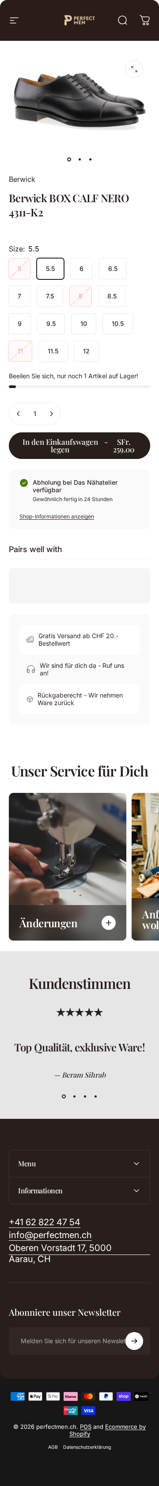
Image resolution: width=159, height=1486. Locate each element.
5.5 (50, 268)
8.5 (112, 296)
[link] (79, 1254)
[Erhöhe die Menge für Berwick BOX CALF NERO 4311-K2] (51, 414)
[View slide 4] (95, 1096)
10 (83, 323)
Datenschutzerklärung (87, 1447)
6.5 (112, 268)
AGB (53, 1447)
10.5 (118, 323)
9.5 (51, 323)
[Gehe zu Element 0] (69, 159)
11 (20, 351)
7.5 (50, 296)
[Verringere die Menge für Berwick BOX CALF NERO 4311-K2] (18, 414)
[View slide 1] (63, 1096)
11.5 (53, 351)
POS (85, 1426)
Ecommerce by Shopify (107, 1430)
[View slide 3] (85, 1096)
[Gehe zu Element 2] (79, 159)
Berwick (22, 179)
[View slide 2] (74, 1096)
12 (86, 351)
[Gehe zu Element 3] (90, 159)
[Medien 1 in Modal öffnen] (134, 69)
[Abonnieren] (134, 1341)
